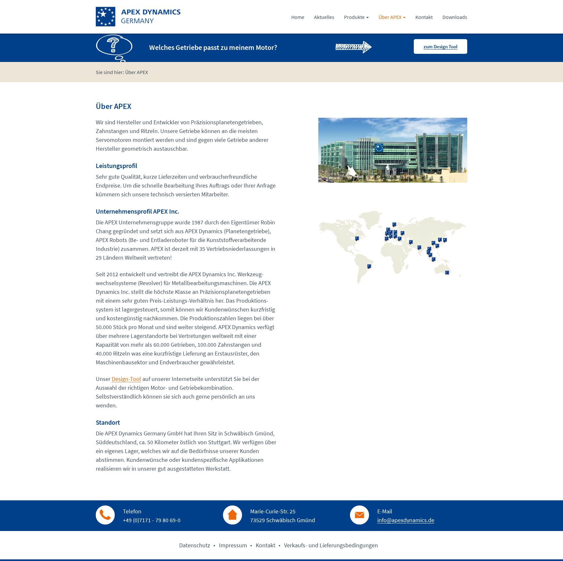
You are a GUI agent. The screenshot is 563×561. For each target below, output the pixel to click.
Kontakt (424, 17)
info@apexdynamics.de (405, 520)
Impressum (233, 545)
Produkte (355, 17)
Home (297, 17)
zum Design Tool (440, 46)
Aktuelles (324, 17)
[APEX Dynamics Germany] (138, 18)
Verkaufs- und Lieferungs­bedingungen (331, 545)
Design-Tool (126, 379)
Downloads (454, 17)
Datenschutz (194, 545)
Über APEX (390, 17)
